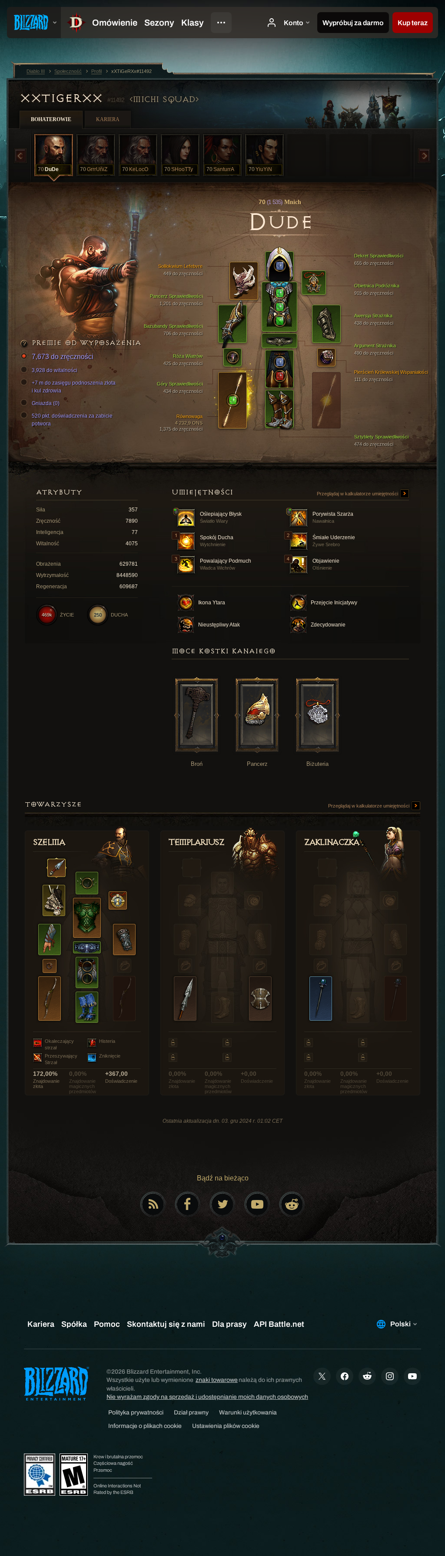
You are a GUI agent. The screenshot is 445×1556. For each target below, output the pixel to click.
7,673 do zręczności (62, 356)
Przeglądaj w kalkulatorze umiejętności (358, 493)
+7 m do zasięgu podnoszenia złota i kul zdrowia (74, 387)
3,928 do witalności (54, 370)
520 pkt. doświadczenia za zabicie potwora (72, 420)
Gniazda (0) (46, 403)
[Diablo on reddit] (292, 1204)
